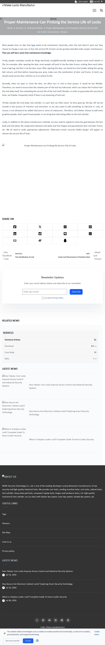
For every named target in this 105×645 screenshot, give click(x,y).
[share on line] (65, 233)
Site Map (6, 533)
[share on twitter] (39, 226)
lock (33, 45)
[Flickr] (62, 620)
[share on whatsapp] (90, 233)
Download (9, 346)
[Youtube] (49, 620)
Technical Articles (35, 28)
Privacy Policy (58, 298)
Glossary (6, 523)
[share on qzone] (65, 240)
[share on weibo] (39, 240)
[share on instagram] (65, 226)
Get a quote (83, 2)
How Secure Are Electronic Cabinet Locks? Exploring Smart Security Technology (37, 584)
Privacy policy (8, 551)
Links (42, 627)
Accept (28, 641)
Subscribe (76, 292)
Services (19, 28)
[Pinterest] (68, 620)
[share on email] (14, 240)
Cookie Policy (97, 633)
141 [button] (92, 346)
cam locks (53, 489)
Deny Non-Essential (12, 641)
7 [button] (93, 359)
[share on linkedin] (14, 233)
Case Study (9, 352)
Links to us (6, 542)
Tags (4, 514)
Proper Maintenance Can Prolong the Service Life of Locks (72, 28)
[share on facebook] (14, 226)
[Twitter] (37, 620)
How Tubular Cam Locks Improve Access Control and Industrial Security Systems (37, 571)
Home (10, 28)
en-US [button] (98, 2)
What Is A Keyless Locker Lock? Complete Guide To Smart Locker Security (34, 597)
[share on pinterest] (90, 226)
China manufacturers (55, 627)
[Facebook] (43, 620)
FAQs (7, 359)
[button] (94, 10)
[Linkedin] (55, 620)
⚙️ (37, 640)
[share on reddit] (39, 233)
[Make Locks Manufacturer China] (18, 10)
